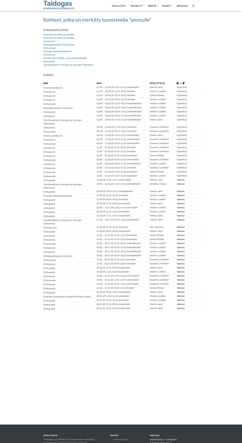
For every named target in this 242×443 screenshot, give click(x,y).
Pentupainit (49, 61)
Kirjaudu (182, 6)
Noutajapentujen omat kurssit (58, 44)
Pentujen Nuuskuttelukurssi (57, 51)
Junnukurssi (49, 41)
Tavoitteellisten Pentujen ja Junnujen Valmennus (68, 65)
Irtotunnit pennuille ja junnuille (58, 34)
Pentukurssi (49, 54)
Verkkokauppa (120, 439)
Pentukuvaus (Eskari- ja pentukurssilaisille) (65, 58)
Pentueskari (49, 48)
